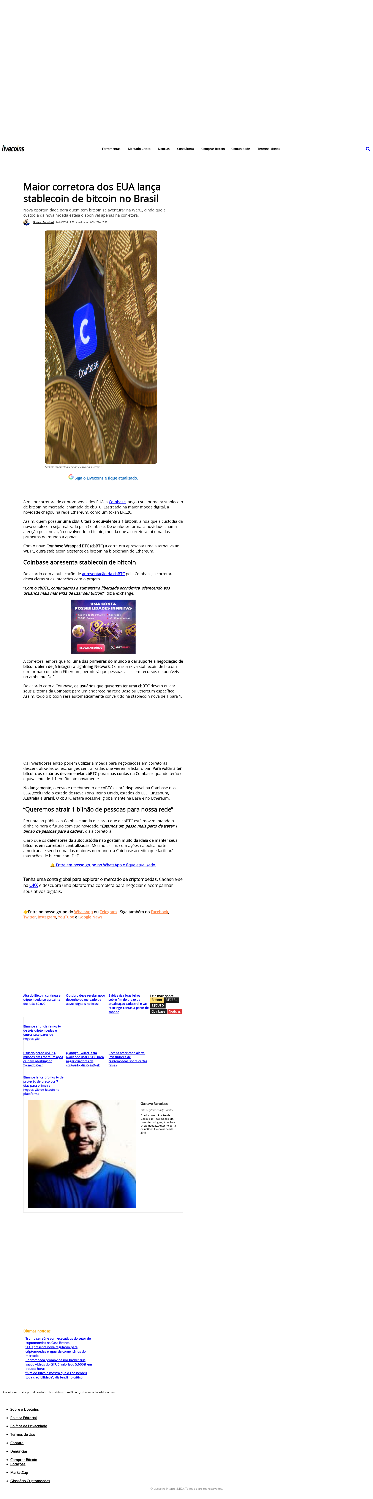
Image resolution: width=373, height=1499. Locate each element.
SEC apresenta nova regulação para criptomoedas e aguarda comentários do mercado (55, 1351)
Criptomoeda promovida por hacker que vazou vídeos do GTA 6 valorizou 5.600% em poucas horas (58, 1364)
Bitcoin (157, 999)
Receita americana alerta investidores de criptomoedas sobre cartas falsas (128, 1059)
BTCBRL (171, 999)
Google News (90, 916)
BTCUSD (158, 1005)
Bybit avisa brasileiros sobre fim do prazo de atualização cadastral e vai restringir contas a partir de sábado (129, 1003)
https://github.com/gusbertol (157, 1110)
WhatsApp (83, 911)
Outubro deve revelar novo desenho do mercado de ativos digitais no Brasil (85, 999)
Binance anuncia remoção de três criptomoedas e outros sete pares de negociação (42, 1032)
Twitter (29, 916)
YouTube (66, 916)
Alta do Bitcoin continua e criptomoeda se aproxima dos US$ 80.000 (41, 999)
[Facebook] (142, 1138)
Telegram (108, 911)
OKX (33, 885)
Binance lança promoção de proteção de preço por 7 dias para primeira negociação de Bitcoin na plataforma (43, 1085)
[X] (161, 1138)
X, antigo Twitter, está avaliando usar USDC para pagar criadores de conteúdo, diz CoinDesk (85, 1059)
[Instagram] (13, 1403)
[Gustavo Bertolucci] (27, 222)
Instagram (47, 916)
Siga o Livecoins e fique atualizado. (106, 478)
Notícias (175, 1011)
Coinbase (117, 501)
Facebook (159, 911)
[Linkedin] (148, 1138)
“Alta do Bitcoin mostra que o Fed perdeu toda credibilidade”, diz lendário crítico (56, 1375)
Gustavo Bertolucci (43, 222)
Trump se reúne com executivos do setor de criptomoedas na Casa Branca (58, 1340)
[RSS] (21, 1403)
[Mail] (154, 1138)
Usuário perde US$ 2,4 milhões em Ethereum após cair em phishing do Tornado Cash (43, 1059)
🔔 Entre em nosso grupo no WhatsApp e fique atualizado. (103, 864)
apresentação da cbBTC (103, 573)
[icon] (367, 149)
